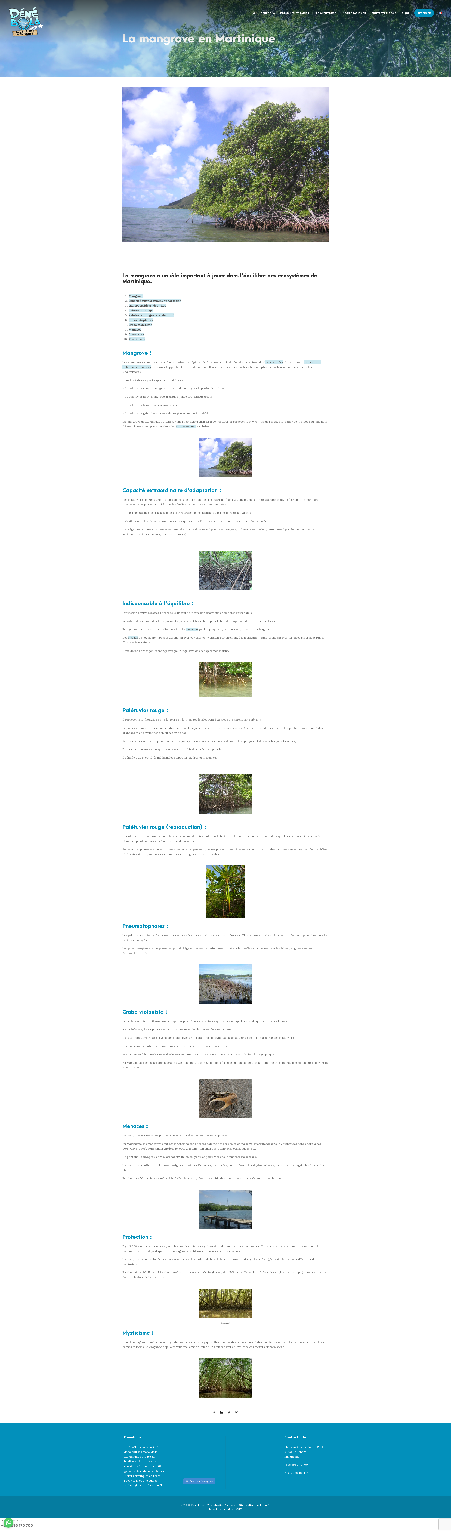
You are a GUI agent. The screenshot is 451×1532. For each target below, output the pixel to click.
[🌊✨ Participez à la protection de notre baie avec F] (210, 1443)
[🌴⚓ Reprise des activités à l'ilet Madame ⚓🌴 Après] (210, 1456)
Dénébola (268, 13)
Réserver (424, 13)
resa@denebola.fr (296, 1472)
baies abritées (274, 362)
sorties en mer (186, 426)
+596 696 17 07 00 (296, 1464)
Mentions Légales (221, 1509)
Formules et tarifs (294, 13)
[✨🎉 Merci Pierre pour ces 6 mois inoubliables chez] (188, 1470)
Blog (405, 13)
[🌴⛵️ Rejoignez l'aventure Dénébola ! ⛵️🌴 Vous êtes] (210, 1470)
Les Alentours (325, 13)
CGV (239, 1509)
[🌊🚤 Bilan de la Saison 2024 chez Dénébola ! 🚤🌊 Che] (188, 1443)
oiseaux (133, 637)
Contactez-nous (384, 13)
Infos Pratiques (354, 13)
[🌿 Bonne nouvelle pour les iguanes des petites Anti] (188, 1456)
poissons (192, 629)
